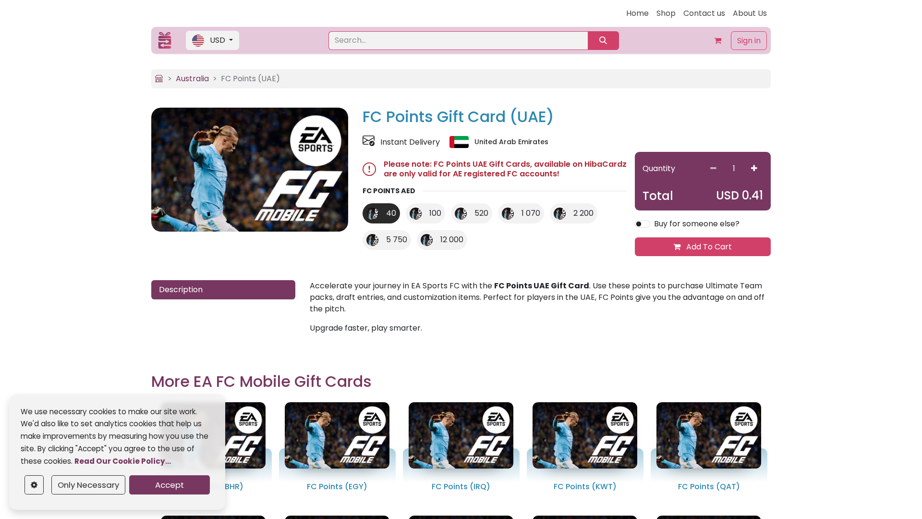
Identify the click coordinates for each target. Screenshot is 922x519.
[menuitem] (637, 13)
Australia (192, 78)
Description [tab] (181, 289)
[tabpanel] (540, 307)
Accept (169, 485)
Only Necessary (88, 485)
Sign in (749, 40)
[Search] (603, 40)
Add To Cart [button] (708, 246)
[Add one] (754, 168)
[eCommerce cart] (717, 40)
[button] (212, 40)
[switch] (642, 224)
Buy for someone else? (697, 223)
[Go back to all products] (159, 78)
